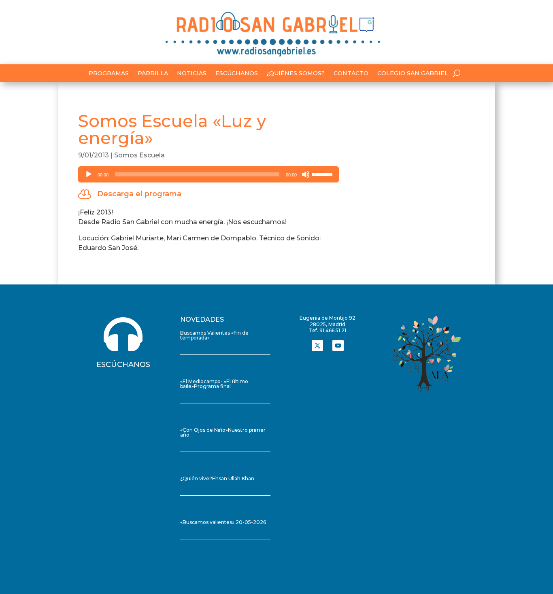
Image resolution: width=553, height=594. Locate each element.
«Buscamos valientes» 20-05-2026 (223, 522)
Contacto (351, 73)
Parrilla (153, 73)
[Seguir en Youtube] (338, 345)
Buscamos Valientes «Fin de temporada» (214, 335)
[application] (208, 174)
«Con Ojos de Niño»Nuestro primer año (223, 432)
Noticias (191, 73)
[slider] (323, 173)
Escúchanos (236, 73)
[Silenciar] (306, 174)
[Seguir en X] (317, 345)
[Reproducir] (89, 174)
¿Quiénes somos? (296, 73)
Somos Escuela (139, 155)
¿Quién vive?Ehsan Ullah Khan (217, 478)
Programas (109, 73)
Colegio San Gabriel (412, 73)
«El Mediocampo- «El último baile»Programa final (214, 383)
